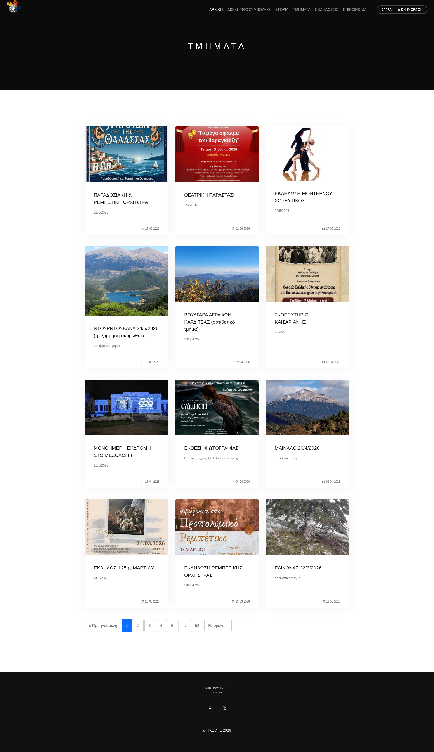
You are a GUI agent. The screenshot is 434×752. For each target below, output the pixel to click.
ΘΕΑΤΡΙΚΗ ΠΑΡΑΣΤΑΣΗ (210, 194)
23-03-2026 (152, 601)
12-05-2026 (152, 362)
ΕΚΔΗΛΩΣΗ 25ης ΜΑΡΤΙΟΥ (124, 567)
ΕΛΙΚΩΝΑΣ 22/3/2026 (298, 567)
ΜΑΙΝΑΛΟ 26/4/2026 (297, 448)
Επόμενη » (218, 625)
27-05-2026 (333, 228)
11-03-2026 (333, 601)
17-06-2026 (152, 228)
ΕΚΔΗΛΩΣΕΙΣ (326, 10)
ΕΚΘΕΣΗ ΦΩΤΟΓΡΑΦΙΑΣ (211, 448)
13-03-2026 (243, 601)
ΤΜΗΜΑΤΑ (302, 10)
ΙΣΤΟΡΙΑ (281, 10)
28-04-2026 (333, 362)
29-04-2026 (243, 362)
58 (197, 625)
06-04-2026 (243, 481)
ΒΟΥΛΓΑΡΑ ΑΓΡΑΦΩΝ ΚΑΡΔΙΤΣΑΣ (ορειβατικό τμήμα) (209, 322)
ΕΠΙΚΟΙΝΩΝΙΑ (355, 10)
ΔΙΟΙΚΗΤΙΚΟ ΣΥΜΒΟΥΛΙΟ (248, 10)
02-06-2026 (243, 228)
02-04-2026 (333, 481)
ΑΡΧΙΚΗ (216, 10)
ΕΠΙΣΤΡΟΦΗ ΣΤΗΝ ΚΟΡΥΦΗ (217, 690)
